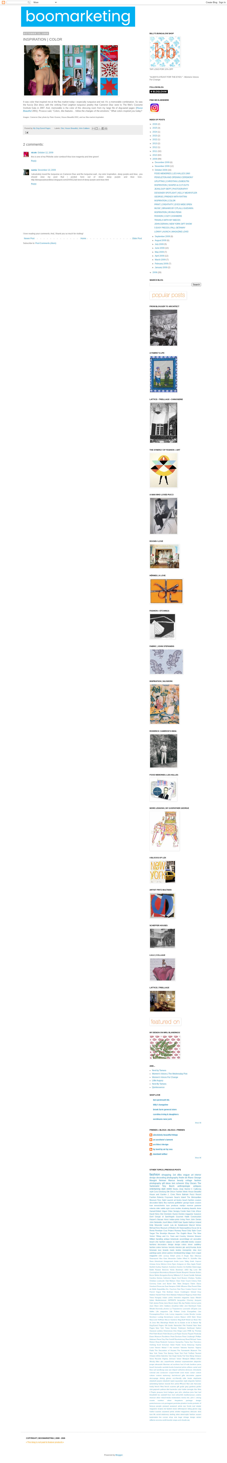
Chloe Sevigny (174, 1211)
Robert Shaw (155, 1342)
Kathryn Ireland (195, 1222)
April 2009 (160, 256)
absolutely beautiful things (165, 1135)
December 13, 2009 (47, 170)
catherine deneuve (185, 1370)
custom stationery (163, 1375)
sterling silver (175, 1414)
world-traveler (167, 1420)
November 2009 (162, 166)
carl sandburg (158, 1370)
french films (159, 1386)
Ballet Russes (155, 1270)
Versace (198, 1356)
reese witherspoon (180, 1409)
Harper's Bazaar (156, 1219)
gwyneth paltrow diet (161, 1389)
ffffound (183, 1384)
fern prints (175, 1384)
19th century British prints (169, 1256)
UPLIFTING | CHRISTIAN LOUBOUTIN (171, 181)
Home (83, 238)
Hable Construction (193, 1217)
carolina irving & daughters (166, 1114)
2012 (155, 147)
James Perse (159, 1303)
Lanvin (166, 1225)
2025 (155, 128)
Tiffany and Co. (162, 1236)
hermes (165, 1247)
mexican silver (155, 1398)
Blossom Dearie (175, 1272)
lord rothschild (177, 1395)
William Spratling (156, 1239)
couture (198, 1200)
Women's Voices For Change (165, 1077)
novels (152, 1400)
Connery (153, 1284)
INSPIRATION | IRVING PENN (167, 212)
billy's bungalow (160, 1105)
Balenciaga (196, 1267)
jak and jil (186, 1247)
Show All (198, 1123)
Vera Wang (190, 1356)
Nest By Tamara (159, 1084)
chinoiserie (197, 1370)
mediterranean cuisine (192, 1395)
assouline (197, 1239)
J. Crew (171, 1194)
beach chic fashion (157, 1242)
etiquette (191, 1381)
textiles (178, 1208)
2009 (155, 159)
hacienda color (175, 1389)
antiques (197, 1186)
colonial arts (154, 1373)
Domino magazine (185, 1214)
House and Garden (158, 1194)
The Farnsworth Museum (187, 1350)
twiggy (188, 1253)
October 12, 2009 (45, 152)
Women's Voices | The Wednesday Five (169, 1074)
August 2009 (161, 240)
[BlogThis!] (96, 128)
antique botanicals (171, 1239)
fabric (161, 1203)
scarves (158, 1411)
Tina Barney (168, 1353)
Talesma (183, 1347)
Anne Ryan (171, 1264)
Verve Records (155, 1359)
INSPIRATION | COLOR (164, 201)
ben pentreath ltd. (161, 1100)
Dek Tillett (177, 1284)
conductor (164, 1373)
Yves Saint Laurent (165, 1200)
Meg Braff (181, 1320)
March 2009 (160, 259)
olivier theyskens (175, 1400)
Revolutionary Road (182, 1339)
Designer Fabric (188, 1284)
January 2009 (161, 267)
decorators (162, 1244)
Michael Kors (155, 1228)
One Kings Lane (180, 1331)
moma (183, 1398)
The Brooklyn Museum (165, 1233)
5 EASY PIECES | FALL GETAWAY (169, 228)
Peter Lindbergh (188, 1336)
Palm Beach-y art (169, 1334)
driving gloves (165, 1378)
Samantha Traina (182, 1342)
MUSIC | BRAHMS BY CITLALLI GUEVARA (173, 208)
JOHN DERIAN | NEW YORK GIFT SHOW (173, 224)
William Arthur (195, 1359)
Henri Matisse (171, 1295)
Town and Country (178, 1236)
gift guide (180, 1386)
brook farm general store (165, 1109)
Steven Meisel (161, 1347)
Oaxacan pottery (156, 1331)
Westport (185, 1359)
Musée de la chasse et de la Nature (183, 1322)
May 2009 (159, 252)
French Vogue (155, 1292)
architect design (160, 1144)
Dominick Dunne (171, 1214)
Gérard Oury (196, 1292)
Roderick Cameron (167, 1342)
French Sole (196, 1289)
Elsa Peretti (192, 1286)
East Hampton (170, 1286)
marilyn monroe (186, 1205)
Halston (152, 1295)
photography (172, 1177)
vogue (186, 1174)
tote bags (178, 1417)
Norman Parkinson (178, 1328)
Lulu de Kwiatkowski (179, 1225)
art (192, 1175)
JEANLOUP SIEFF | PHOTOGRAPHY (171, 189)
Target (152, 1233)
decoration (154, 1203)
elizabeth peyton (156, 1381)
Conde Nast (185, 1211)
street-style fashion (187, 1414)
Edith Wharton (181, 1286)
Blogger (118, 1455)
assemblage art (186, 1239)
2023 (155, 136)
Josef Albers (168, 1222)
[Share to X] (99, 128)
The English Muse (184, 1233)
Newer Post (29, 238)
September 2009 (162, 236)
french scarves (170, 1386)
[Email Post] (26, 132)
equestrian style (181, 1381)
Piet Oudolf (170, 1339)
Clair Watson (170, 1281)
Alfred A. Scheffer (190, 1258)
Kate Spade (183, 1222)
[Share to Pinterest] (106, 128)
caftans (189, 1367)
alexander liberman (162, 1364)
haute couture (195, 1203)
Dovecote (160, 1286)
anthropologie (183, 1186)
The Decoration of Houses (165, 1350)
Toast (176, 1353)
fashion (155, 1174)
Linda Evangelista (188, 1311)
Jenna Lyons (196, 1303)
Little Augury (157, 1080)
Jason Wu (177, 1303)
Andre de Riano (186, 1177)
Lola (167, 1314)
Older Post (137, 238)
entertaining (155, 1189)
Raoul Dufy (186, 1231)
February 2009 (162, 263)
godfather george (182, 1203)
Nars (195, 1325)
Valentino (164, 1356)
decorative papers (193, 1375)
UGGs (158, 1356)
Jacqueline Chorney (185, 1300)
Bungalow (164, 1275)
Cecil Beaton (182, 1278)
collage (188, 1180)
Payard (190, 1334)
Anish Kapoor (195, 1261)
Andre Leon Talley (181, 1261)
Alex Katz (163, 1258)
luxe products (172, 1205)
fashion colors (155, 1247)
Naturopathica (185, 1228)
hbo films (197, 1389)
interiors (178, 1247)
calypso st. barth (173, 1242)
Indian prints (168, 1297)
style (163, 1189)
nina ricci (197, 1250)
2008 (155, 272)
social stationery (162, 1414)
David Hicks (155, 1214)
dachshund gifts (178, 1375)
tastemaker (154, 1417)
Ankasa (152, 1264)
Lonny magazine (176, 1314)
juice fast (193, 1392)
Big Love (193, 1270)
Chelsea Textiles (194, 1278)
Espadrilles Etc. (163, 1289)
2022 (155, 139)
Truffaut (191, 1353)
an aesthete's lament (163, 1140)
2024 (155, 132)
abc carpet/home (167, 1361)
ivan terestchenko (157, 1205)
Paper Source (182, 1334)
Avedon (180, 1267)
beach (152, 1367)
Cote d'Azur (196, 1211)
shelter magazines (182, 1411)
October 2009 (161, 170)
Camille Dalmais (195, 1275)
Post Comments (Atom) (45, 243)
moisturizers (175, 1398)
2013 (155, 143)
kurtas (193, 1247)
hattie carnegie (188, 1389)
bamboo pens (195, 1364)
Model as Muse (192, 1320)
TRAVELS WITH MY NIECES (167, 220)
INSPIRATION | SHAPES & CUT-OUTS (171, 185)
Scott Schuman (163, 1345)
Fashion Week (182, 1192)
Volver (179, 1359)
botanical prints (180, 1367)
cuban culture (195, 1373)
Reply (33, 161)
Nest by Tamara (159, 1070)
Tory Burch (168, 1186)
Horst (166, 1219)
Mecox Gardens (171, 1320)
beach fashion (188, 1200)
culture (152, 1375)
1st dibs (177, 1174)
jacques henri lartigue (165, 1392)
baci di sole (184, 1364)
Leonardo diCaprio (190, 1309)
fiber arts (189, 1384)
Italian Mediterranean (158, 1300)
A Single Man (187, 1256)
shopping (166, 1174)
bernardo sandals (162, 1367)
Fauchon (173, 1289)
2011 (155, 151)
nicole (34, 152)
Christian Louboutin (157, 1281)
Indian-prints (174, 1219)
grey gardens (190, 1386)
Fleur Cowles (186, 1289)
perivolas (176, 1403)
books (171, 1367)
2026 (155, 124)
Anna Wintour (161, 1264)
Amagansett (168, 1261)
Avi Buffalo (187, 1267)
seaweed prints (168, 1411)
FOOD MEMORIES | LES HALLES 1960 (172, 173)
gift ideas (166, 1183)
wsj (188, 1420)
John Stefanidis (156, 1222)
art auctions (175, 1364)
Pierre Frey (161, 1339)
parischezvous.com (157, 1403)
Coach (188, 1281)
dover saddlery (194, 1244)
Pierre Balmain (182, 1194)
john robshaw (184, 1392)
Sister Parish (175, 1345)
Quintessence (158, 1087)
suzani (198, 1414)
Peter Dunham (176, 1336)
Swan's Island (180, 1197)
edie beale (187, 1378)
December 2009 (162, 162)
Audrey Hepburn (162, 1267)
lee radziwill (162, 1395)
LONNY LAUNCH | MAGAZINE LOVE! (171, 231)
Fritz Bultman (167, 1292)
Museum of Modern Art (170, 1228)
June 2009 (160, 248)
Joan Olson (154, 1306)
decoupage (154, 1378)
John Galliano (84, 128)
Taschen (191, 1347)
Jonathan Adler (177, 1306)
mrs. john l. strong (194, 1398)
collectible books (187, 1242)
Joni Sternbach (190, 1306)
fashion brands (164, 1384)
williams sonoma (156, 1420)
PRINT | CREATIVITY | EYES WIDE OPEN (173, 204)
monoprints (186, 1250)
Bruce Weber (155, 1275)
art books (178, 1200)
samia (34, 170)
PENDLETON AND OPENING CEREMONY (173, 177)
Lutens (176, 1317)
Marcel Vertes (195, 1225)
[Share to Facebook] (103, 128)
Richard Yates (195, 1339)
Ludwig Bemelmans (165, 1317)
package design (193, 1400)
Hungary (158, 1297)
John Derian (196, 1219)
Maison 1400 (185, 1317)
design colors (181, 1244)
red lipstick (168, 1409)
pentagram (169, 1403)
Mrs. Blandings (162, 1322)
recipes (160, 1409)
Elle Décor (171, 1192)
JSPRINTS (172, 1300)
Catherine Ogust (169, 1278)
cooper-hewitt (174, 1373)
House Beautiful (71, 128)
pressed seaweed (170, 1406)
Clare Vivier (180, 1281)
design (170, 1244)
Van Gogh (173, 1356)
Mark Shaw (196, 1317)
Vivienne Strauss (194, 1236)
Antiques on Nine (183, 1264)
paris (159, 1253)
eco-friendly (177, 1378)
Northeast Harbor (194, 1328)
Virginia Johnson (168, 1359)
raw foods (187, 1406)
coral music (184, 1373)
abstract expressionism (184, 1361)
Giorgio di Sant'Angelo (164, 1217)
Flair (178, 1289)
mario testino (175, 1250)
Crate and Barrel (164, 1284)
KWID (175, 1222)
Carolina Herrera (156, 1278)
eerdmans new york (162, 1119)
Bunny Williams (174, 1275)
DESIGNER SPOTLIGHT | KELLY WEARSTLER (175, 193)
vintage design (189, 1417)
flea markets (169, 1203)
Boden (198, 1272)
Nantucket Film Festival (183, 1325)
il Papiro (153, 1392)
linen (169, 1395)
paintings (153, 1253)
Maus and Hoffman (157, 1320)
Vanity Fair (181, 1356)
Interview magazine (181, 1297)
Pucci (192, 1194)
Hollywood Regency (184, 1295)
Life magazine (162, 1311)
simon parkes (167, 1253)
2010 (155, 155)
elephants (197, 1378)
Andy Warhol (184, 1189)
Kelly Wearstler (156, 1225)
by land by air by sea (162, 1149)
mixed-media (166, 1398)
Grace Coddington (181, 1292)
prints (180, 1406)
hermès (172, 1247)
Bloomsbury (164, 1272)
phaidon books (186, 1403)
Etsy (187, 1183)
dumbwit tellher (160, 1154)
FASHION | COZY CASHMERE (168, 216)
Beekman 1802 (182, 1270)
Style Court (196, 1231)
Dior (62, 128)
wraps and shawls (180, 1420)
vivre (193, 1253)
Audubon (172, 1267)
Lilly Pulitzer (175, 1311)
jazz (176, 1392)
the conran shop (166, 1417)
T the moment (173, 1347)
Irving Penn (185, 1219)
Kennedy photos (162, 1309)
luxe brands (163, 1250)
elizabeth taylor (168, 1381)
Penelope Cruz (161, 1231)
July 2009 (159, 244)
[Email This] (93, 128)
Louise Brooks (189, 1314)
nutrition (161, 1400)
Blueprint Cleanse (188, 1272)
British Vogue (161, 1211)
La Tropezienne (176, 1309)
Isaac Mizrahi (195, 1297)
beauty (180, 1180)
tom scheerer (178, 1183)
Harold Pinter (161, 1295)
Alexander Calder (175, 1258)
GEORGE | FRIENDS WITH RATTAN (170, 197)
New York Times (163, 1328)
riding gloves (192, 1409)
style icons (170, 1208)
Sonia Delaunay (188, 1345)
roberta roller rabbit (157, 1208)
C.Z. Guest (184, 1275)
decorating (161, 1177)
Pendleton (166, 1336)
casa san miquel (171, 1370)
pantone (198, 1205)
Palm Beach (158, 1334)
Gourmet (179, 1217)
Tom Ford (183, 1353)
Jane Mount (168, 1303)
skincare (193, 1411)
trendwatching (179, 1253)
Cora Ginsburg (160, 1192)
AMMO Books (172, 1189)
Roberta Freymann (165, 1197)
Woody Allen (155, 1361)
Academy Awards (189, 1208)
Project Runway (174, 1231)
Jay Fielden (186, 1303)
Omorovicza (168, 1331)
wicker (198, 1417)
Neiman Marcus (167, 1180)
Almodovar (159, 1261)
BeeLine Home (168, 1270)
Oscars (193, 1183)
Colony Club (196, 1281)
